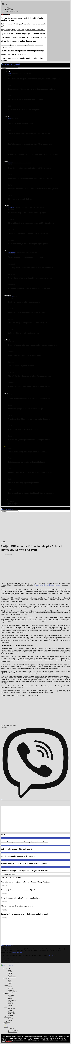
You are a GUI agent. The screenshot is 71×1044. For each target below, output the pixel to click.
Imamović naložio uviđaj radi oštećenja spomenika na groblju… (32, 472)
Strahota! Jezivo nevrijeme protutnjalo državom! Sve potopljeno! (25, 882)
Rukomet (10, 990)
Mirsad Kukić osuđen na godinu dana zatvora (18, 41)
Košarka (10, 988)
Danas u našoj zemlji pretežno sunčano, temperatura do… (30, 440)
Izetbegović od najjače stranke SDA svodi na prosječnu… (29, 386)
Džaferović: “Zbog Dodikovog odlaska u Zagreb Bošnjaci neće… (25, 871)
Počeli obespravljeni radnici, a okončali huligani (26, 462)
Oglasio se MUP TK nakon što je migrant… (24, 110)
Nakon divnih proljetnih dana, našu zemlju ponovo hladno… (31, 398)
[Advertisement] (35, 527)
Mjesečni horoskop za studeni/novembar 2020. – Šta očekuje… (32, 223)
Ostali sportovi (12, 992)
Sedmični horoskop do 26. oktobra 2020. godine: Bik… (29, 233)
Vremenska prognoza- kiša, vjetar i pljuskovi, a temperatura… (24, 842)
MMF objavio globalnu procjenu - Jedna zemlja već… (28, 323)
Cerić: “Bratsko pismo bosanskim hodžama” (25, 355)
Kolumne (7, 340)
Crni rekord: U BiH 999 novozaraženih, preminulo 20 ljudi (23, 37)
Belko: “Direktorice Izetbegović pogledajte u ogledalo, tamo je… (32, 345)
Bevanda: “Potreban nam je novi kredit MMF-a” (27, 312)
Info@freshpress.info (17, 952)
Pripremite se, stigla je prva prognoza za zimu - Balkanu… (23, 30)
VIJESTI (7, 72)
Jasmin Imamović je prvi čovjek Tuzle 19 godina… (27, 452)
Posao (10, 1020)
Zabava (10, 1005)
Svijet (9, 975)
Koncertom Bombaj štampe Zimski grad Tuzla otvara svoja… (31, 493)
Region (10, 973)
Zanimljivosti (12, 1000)
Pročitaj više (15, 1041)
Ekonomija (7, 295)
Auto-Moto (11, 1013)
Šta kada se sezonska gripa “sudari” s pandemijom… (21, 898)
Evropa (10, 972)
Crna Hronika (12, 977)
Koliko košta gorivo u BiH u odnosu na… (24, 302)
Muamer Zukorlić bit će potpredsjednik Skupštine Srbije (22, 51)
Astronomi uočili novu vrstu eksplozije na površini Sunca (29, 288)
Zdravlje (10, 997)
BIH (9, 75)
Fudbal (10, 164)
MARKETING (8, 9)
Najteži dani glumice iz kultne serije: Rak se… (18, 856)
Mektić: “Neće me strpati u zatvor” (14, 54)
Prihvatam (9, 1041)
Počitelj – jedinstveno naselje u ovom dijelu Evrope (20, 890)
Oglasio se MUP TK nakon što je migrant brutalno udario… (24, 33)
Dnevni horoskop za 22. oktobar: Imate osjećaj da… (28, 213)
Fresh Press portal (9, 874)
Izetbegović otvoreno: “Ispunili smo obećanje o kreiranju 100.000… (33, 154)
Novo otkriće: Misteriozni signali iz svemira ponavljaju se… (30, 278)
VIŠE (6, 499)
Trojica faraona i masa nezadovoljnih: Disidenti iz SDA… (30, 134)
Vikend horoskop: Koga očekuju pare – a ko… (18, 906)
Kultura (10, 1002)
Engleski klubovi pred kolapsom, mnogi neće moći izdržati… (31, 178)
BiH (9, 120)
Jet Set (10, 998)
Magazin (7, 205)
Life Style (11, 209)
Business (10, 298)
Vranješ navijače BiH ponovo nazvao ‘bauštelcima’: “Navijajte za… (34, 189)
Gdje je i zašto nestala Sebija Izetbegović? (16, 849)
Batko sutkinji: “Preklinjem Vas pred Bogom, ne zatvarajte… (31, 89)
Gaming (10, 1015)
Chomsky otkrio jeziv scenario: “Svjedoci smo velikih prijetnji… (25, 914)
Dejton (3, 725)
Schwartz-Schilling (10, 725)
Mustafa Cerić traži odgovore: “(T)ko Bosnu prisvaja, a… (30, 376)
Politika (6, 116)
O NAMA (7, 8)
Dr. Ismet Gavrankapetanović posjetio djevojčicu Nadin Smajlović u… (34, 79)
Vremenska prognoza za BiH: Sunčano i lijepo (25, 409)
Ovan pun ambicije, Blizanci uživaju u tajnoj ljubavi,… (29, 244)
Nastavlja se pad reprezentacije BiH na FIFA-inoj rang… (29, 168)
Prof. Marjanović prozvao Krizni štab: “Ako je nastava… (30, 144)
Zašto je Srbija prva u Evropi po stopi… (23, 333)
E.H (4, 554)
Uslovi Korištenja (13, 503)
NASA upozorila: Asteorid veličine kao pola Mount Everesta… (31, 268)
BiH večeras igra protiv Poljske (20, 199)
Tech (5, 250)
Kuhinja (10, 1003)
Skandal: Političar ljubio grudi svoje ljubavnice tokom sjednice (24, 863)
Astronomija (11, 254)
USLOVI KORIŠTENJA (12, 11)
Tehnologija (11, 1012)
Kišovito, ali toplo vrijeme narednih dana (23, 429)
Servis (6, 393)
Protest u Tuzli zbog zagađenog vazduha (23, 483)
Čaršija (10, 448)
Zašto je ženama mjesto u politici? (21, 366)
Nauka (10, 1010)
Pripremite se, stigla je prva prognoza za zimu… (26, 99)
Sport (6, 161)
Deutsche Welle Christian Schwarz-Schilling (47, 585)
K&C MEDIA (52, 955)
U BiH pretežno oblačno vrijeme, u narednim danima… (29, 419)
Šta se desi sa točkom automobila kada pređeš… (26, 257)
